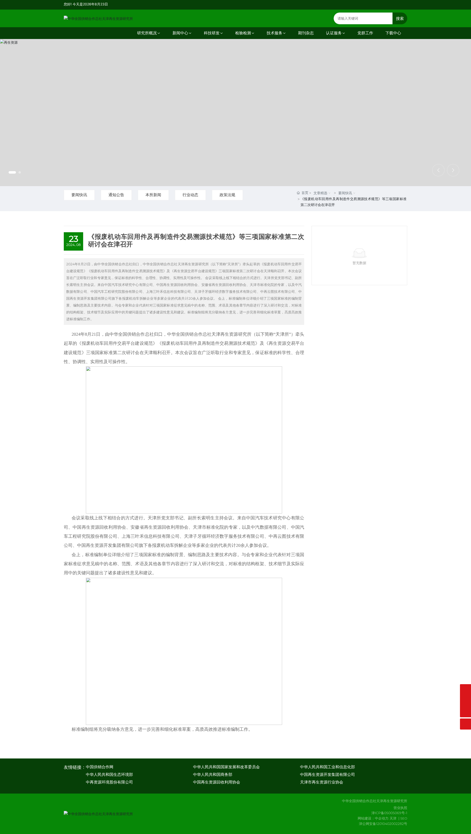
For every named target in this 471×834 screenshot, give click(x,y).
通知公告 (116, 194)
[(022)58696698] (465, 700)
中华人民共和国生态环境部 (109, 774)
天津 (393, 818)
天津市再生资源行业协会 (321, 782)
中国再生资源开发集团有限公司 (327, 774)
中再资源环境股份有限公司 (109, 782)
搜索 (400, 18)
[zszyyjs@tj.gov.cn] (465, 689)
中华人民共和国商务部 (212, 774)
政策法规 (227, 194)
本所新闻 (153, 194)
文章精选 (320, 193)
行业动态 (190, 194)
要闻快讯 (79, 194)
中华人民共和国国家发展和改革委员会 (226, 767)
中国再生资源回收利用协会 (216, 782)
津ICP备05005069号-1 (389, 813)
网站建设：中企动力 (373, 818)
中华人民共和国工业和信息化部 (327, 767)
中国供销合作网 (99, 767)
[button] (12, 172)
